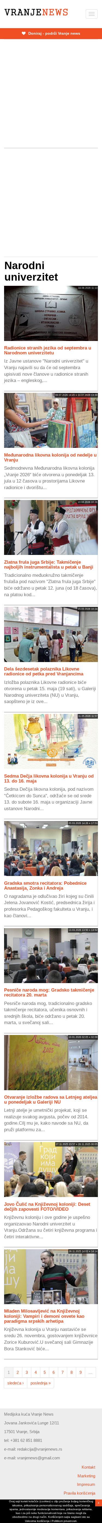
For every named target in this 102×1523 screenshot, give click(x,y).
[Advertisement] (51, 93)
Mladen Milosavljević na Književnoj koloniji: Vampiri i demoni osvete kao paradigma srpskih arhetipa (44, 1316)
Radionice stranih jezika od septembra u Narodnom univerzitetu (47, 350)
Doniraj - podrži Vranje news (53, 33)
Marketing (86, 1476)
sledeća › (15, 1383)
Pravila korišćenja (79, 1493)
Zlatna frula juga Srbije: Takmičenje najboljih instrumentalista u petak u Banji (48, 564)
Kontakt (88, 1467)
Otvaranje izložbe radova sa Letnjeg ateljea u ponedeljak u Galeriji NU (50, 1099)
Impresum (86, 1484)
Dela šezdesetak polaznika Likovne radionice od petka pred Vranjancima (43, 671)
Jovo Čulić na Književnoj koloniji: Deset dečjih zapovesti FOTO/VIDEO (47, 1207)
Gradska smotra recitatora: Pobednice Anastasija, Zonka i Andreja (45, 885)
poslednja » (40, 1383)
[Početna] (36, 12)
